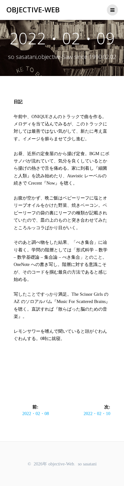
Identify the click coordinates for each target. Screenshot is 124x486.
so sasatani (87, 464)
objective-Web (33, 9)
